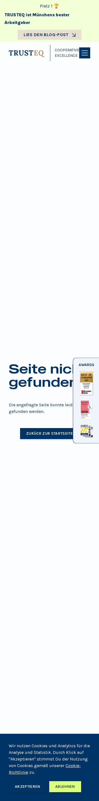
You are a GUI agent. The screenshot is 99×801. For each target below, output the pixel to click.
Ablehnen (65, 786)
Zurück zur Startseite (49, 433)
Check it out (85, 395)
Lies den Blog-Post (46, 34)
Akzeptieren (27, 786)
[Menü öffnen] (84, 52)
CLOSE (86, 438)
